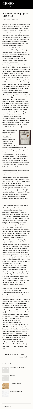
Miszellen (16, 19)
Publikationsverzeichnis (23, 310)
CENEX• (9, 406)
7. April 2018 (6, 19)
